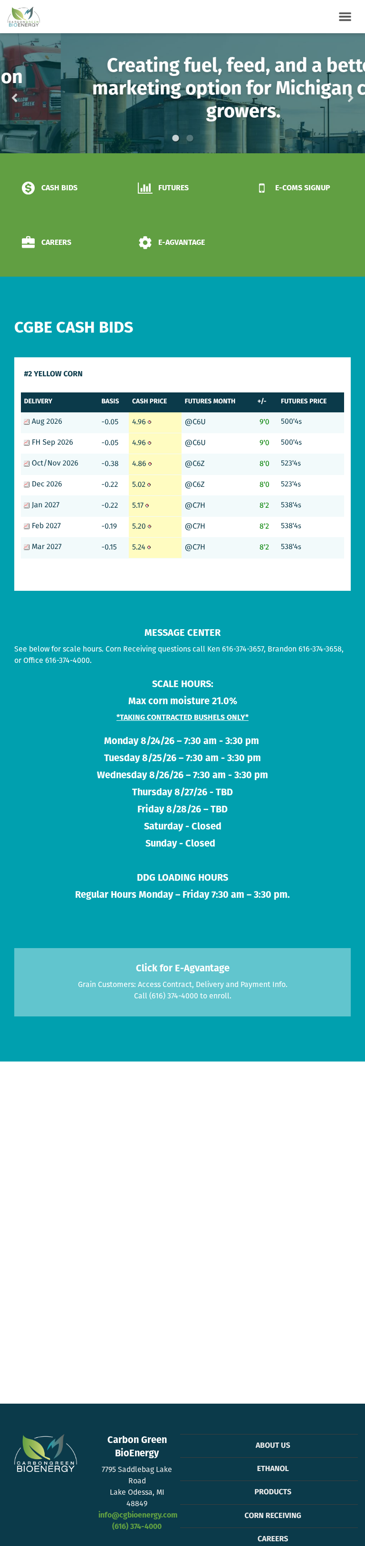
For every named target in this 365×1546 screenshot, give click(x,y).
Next (335, 93)
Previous (29, 93)
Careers (273, 1539)
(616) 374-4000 (137, 1527)
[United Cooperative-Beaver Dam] (24, 16)
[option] (182, 93)
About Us (273, 1446)
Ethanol (273, 1469)
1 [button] (175, 138)
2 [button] (189, 138)
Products (272, 1492)
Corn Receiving (273, 1516)
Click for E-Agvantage (183, 969)
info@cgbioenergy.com (137, 1515)
